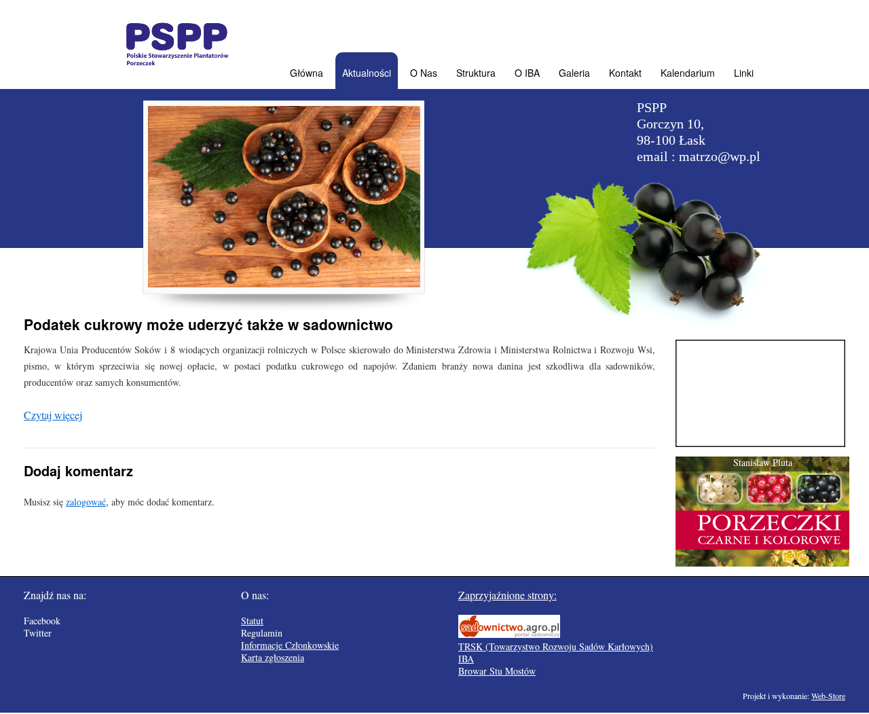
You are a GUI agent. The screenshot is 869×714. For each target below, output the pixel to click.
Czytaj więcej (53, 415)
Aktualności (366, 72)
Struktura (476, 72)
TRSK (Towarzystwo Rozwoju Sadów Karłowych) (555, 646)
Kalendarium (688, 72)
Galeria (574, 72)
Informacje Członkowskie (290, 645)
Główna (306, 72)
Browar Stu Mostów (497, 670)
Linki (744, 72)
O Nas (423, 72)
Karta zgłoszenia (272, 657)
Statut (252, 620)
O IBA (527, 72)
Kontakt (625, 72)
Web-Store (828, 695)
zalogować (86, 501)
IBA (466, 658)
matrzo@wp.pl (719, 156)
